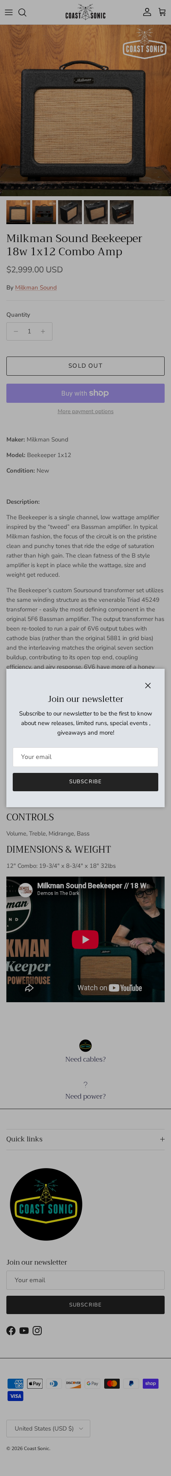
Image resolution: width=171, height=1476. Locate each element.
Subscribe (85, 781)
